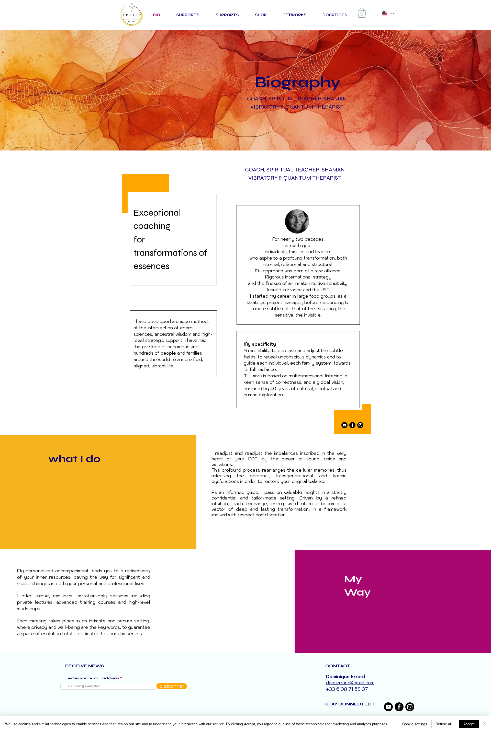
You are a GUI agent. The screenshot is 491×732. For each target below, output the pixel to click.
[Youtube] (344, 425)
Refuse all (444, 723)
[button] (362, 13)
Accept (468, 723)
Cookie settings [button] (414, 723)
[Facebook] (352, 425)
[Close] (485, 724)
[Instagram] (360, 425)
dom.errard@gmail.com (350, 682)
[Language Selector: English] (387, 13)
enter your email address (93, 678)
